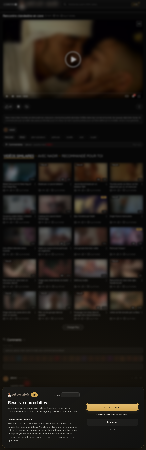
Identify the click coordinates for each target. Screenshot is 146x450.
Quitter (112, 429)
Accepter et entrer (112, 407)
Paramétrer (112, 422)
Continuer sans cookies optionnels (112, 414)
